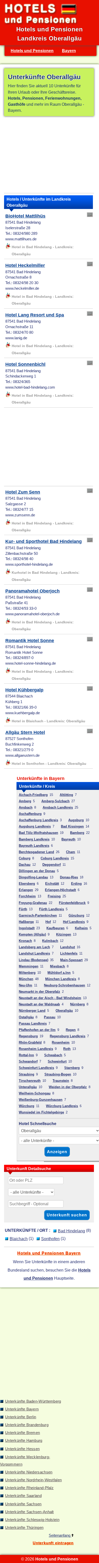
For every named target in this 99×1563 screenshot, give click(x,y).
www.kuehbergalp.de (22, 713)
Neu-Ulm (25, 985)
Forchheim (27, 896)
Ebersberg (27, 883)
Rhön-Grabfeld (30, 1042)
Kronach (25, 941)
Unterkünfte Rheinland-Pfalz (29, 1488)
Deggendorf (51, 865)
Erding (76, 883)
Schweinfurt (57, 1061)
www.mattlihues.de (21, 239)
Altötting (66, 795)
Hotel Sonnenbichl (25, 364)
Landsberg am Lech (34, 947)
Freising (54, 896)
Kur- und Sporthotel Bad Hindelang (43, 541)
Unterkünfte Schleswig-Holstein (32, 1520)
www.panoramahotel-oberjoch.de (32, 614)
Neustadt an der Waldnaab (39, 1004)
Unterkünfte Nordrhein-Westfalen (33, 1480)
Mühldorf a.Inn (59, 973)
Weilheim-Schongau (35, 1093)
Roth (67, 1049)
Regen (71, 1030)
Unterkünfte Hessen (22, 1449)
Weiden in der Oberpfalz (68, 1087)
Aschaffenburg (30, 814)
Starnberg (72, 1068)
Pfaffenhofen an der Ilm (37, 1030)
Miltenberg (27, 973)
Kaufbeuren (55, 928)
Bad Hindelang (71, 1231)
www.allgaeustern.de (22, 755)
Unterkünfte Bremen (22, 1433)
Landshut (67, 947)
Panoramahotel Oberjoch (32, 591)
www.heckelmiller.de (22, 288)
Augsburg (76, 820)
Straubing (26, 1074)
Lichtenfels (68, 953)
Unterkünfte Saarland (23, 1496)
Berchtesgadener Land (36, 852)
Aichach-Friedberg (33, 795)
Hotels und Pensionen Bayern (49, 1253)
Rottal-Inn (26, 1055)
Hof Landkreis (74, 922)
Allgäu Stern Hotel (25, 732)
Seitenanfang (60, 1535)
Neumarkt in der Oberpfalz (39, 992)
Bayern (69, 50)
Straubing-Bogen (57, 1074)
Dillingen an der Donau (37, 871)
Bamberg (77, 833)
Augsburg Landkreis (35, 826)
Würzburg (26, 1106)
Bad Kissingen (72, 826)
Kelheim (81, 928)
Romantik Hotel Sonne (29, 640)
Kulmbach (50, 941)
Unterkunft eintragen (53, 1543)
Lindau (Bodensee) (33, 960)
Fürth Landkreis (51, 909)
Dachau (24, 865)
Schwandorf (28, 1061)
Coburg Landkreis (55, 858)
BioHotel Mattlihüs (25, 216)
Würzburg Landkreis (62, 1106)
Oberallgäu (64, 1010)
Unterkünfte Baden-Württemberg (33, 1401)
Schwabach (53, 1055)
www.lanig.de (16, 338)
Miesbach (57, 966)
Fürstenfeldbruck (72, 903)
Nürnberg (77, 1004)
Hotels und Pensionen (32, 50)
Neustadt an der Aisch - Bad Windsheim (50, 998)
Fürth (23, 909)
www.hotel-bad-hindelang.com (30, 387)
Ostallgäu (26, 1017)
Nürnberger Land (32, 1010)
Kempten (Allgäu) (32, 934)
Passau (49, 1017)
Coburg (24, 858)
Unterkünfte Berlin (20, 1417)
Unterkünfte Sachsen (23, 1504)
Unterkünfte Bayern (22, 1409)
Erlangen (26, 890)
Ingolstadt (27, 928)
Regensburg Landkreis (67, 1036)
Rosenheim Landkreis (36, 1049)
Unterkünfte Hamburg (23, 1441)
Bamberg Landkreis (34, 839)
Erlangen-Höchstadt (60, 890)
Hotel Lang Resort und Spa (34, 315)
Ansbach (25, 807)
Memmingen (28, 966)
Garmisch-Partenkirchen (38, 915)
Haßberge (26, 922)
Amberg (25, 801)
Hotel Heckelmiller (25, 265)
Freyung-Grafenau (33, 903)
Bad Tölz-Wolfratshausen (38, 833)
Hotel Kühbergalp (24, 689)
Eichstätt (52, 883)
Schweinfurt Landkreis (36, 1068)
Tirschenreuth (30, 1081)
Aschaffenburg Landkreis (38, 820)
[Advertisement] (49, 155)
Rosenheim (61, 1042)
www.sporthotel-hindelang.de (29, 564)
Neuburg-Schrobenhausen (64, 985)
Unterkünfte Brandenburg (26, 1425)
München (26, 979)
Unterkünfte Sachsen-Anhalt (29, 1512)
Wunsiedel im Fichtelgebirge (41, 1112)
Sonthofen (50, 1238)
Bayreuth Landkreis (34, 846)
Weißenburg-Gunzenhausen (40, 1100)
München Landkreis (60, 979)
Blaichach (19, 1238)
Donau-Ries (69, 877)
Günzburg (76, 915)
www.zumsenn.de (20, 515)
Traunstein (61, 1081)
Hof (48, 922)
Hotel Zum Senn (22, 492)
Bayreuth (68, 839)
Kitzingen (63, 934)
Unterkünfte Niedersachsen (29, 1472)
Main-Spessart (71, 960)
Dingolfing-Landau (33, 877)
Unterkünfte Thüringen (24, 1528)
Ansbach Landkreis (58, 807)
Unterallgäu (28, 1087)
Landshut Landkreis (34, 953)
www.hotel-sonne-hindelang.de (30, 663)
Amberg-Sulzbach (55, 801)
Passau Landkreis (33, 1023)
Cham (70, 852)
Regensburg (28, 1036)
